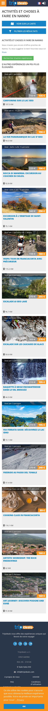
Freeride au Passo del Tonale (20, 472)
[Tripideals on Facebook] (15, 644)
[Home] (18, 3)
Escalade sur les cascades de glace (23, 344)
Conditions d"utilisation (36, 683)
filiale (4, 52)
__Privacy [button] (19, 699)
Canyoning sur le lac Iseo (18, 100)
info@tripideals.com (25, 672)
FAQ (12, 682)
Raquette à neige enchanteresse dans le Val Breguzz (21, 388)
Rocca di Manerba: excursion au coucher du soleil (22, 174)
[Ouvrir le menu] (2, 3)
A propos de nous (12, 677)
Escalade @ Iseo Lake (15, 301)
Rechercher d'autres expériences (18, 58)
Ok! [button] (24, 706)
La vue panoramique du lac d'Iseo (23, 137)
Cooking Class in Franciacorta (21, 515)
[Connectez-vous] (43, 3)
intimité (36, 677)
